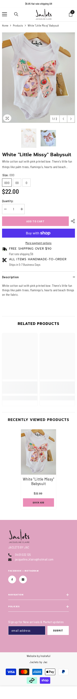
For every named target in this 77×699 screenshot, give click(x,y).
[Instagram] (23, 579)
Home (5, 25)
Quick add (38, 502)
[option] (38, 3)
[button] (63, 118)
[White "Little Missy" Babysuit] (38, 452)
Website (31, 656)
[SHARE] (72, 221)
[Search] (16, 14)
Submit (58, 630)
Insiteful (45, 656)
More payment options (38, 243)
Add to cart (35, 221)
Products (18, 25)
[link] (19, 387)
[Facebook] (12, 579)
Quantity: (8, 201)
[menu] (4, 14)
